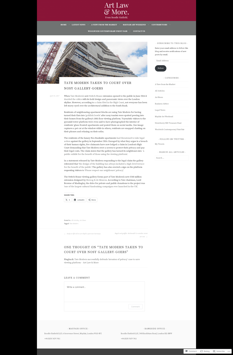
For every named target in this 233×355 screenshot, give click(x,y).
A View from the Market (104, 25)
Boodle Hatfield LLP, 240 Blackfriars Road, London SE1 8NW (146, 333)
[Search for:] (172, 158)
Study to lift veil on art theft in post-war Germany (83, 234)
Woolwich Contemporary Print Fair (107, 31)
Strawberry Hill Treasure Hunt (168, 123)
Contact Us (139, 31)
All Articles (75, 220)
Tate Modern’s (77, 96)
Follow (161, 68)
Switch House (95, 96)
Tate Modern (74, 224)
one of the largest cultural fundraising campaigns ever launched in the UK (100, 186)
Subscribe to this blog (171, 43)
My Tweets (159, 144)
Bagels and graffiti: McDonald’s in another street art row (131, 235)
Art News (83, 220)
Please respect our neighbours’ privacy (104, 170)
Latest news (78, 25)
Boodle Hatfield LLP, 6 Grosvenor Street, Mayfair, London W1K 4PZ (73, 333)
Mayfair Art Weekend (134, 25)
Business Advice (162, 104)
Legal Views (160, 110)
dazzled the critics (73, 99)
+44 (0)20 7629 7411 (52, 338)
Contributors (159, 25)
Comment (135, 306)
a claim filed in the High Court (109, 102)
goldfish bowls (93, 115)
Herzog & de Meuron (96, 180)
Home (63, 25)
